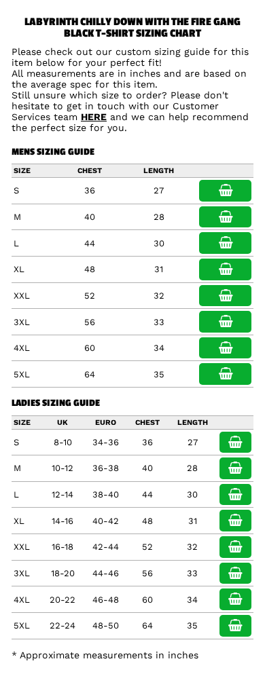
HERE (94, 116)
